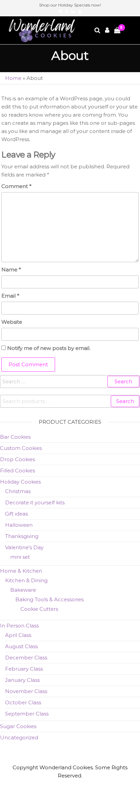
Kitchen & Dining (26, 580)
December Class (26, 657)
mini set (20, 557)
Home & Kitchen (21, 571)
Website (11, 322)
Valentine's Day (24, 547)
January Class (22, 680)
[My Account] (107, 30)
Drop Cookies (17, 459)
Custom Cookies (21, 448)
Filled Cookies (17, 470)
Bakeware (23, 590)
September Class (27, 713)
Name (11, 269)
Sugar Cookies (18, 726)
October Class (23, 702)
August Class (21, 646)
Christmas (18, 491)
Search (125, 401)
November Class (26, 691)
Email (10, 295)
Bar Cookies (15, 437)
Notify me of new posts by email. (48, 348)
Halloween (19, 525)
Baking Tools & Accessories (49, 599)
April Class (18, 635)
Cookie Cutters (39, 609)
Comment (16, 186)
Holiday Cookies (20, 481)
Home (13, 78)
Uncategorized (19, 737)
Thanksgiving (21, 536)
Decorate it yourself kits (35, 502)
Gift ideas (16, 513)
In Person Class (19, 625)
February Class (24, 669)
